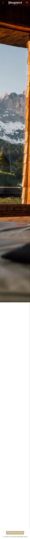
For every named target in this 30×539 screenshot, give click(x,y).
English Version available (15, 532)
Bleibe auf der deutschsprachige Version (16, 537)
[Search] (3, 3)
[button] (27, 2)
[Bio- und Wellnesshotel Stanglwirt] (15, 2)
